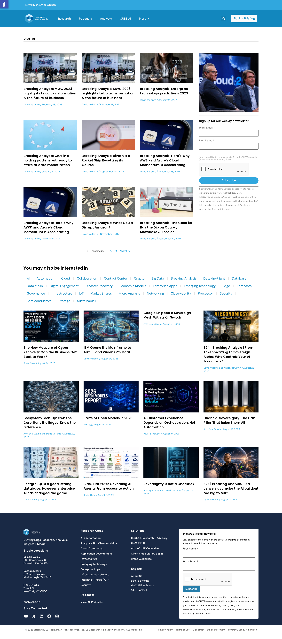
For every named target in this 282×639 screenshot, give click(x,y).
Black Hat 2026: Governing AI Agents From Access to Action (109, 486)
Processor (205, 293)
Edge (226, 286)
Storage (64, 301)
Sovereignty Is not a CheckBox (168, 484)
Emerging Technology (200, 286)
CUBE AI (125, 19)
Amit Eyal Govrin (152, 323)
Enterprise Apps (165, 286)
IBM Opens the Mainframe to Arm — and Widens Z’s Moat (107, 349)
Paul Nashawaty (151, 433)
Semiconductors (39, 301)
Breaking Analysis (183, 278)
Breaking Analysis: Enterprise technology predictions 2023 (164, 91)
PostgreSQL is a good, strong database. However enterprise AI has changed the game (49, 488)
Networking (155, 293)
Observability (181, 293)
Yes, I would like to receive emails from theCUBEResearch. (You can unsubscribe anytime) (228, 158)
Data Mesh (35, 286)
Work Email (207, 127)
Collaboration (87, 278)
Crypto (139, 278)
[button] (4, 4)
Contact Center (115, 278)
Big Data (157, 278)
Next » (125, 251)
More (142, 19)
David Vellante (32, 104)
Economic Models (132, 286)
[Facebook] (49, 616)
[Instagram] (57, 616)
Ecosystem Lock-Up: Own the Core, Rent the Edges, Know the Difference (50, 422)
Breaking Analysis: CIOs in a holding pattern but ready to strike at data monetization (48, 160)
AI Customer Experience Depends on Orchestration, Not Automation (169, 422)
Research (64, 19)
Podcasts (85, 19)
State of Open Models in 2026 (108, 418)
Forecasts (244, 286)
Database (239, 278)
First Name (206, 140)
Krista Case (29, 363)
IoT (81, 293)
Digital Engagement (64, 286)
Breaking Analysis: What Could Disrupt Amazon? (107, 225)
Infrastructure (62, 293)
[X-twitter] (33, 616)
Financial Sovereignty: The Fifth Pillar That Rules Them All (229, 420)
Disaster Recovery (99, 286)
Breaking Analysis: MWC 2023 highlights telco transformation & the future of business (50, 93)
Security (226, 293)
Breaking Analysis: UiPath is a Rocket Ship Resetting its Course (106, 160)
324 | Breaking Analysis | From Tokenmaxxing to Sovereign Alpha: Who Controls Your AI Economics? (228, 354)
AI (28, 278)
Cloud (65, 278)
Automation (45, 278)
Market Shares (101, 293)
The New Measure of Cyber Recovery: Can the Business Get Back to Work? (50, 352)
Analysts (106, 19)
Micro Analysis (129, 293)
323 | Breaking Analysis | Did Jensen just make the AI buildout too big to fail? (231, 488)
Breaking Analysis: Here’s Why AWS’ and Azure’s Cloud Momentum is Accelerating (48, 227)
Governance (36, 293)
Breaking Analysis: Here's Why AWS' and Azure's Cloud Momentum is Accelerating (165, 160)
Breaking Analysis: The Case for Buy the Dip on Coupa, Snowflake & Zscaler (166, 227)
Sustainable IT (87, 301)
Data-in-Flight (214, 278)
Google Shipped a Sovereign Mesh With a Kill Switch (167, 315)
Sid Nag (88, 424)
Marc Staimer (31, 499)
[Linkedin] (41, 616)
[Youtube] (26, 616)
